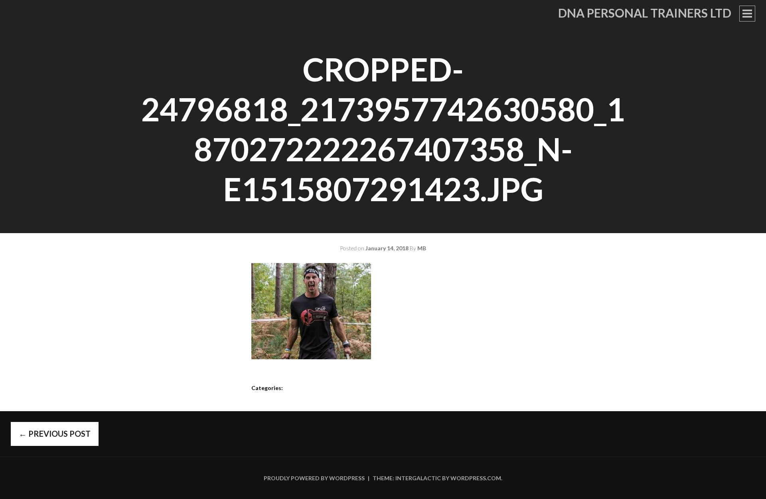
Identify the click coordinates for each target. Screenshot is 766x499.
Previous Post (55, 433)
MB (421, 248)
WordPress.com (475, 478)
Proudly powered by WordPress (314, 478)
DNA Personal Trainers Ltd (644, 13)
